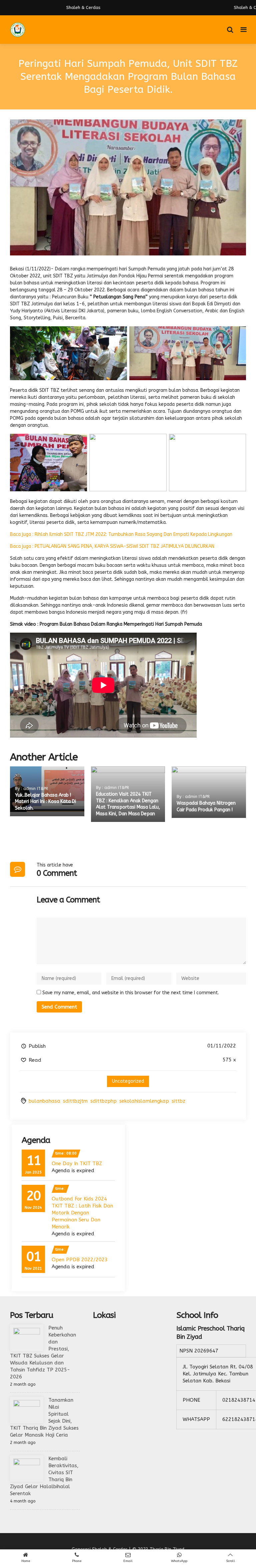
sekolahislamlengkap (144, 1101)
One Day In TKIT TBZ (77, 1164)
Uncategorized (128, 1081)
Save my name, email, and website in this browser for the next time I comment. (130, 993)
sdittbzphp (103, 1101)
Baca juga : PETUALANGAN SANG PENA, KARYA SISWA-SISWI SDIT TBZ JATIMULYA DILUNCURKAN (112, 546)
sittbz (178, 1101)
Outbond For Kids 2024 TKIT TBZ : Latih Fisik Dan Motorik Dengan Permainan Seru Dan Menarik (82, 1213)
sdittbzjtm (75, 1101)
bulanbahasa (44, 1101)
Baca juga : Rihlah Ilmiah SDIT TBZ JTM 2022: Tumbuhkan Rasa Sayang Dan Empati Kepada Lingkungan (121, 534)
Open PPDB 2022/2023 (80, 1260)
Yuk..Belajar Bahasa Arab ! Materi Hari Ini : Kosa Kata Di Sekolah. (45, 801)
